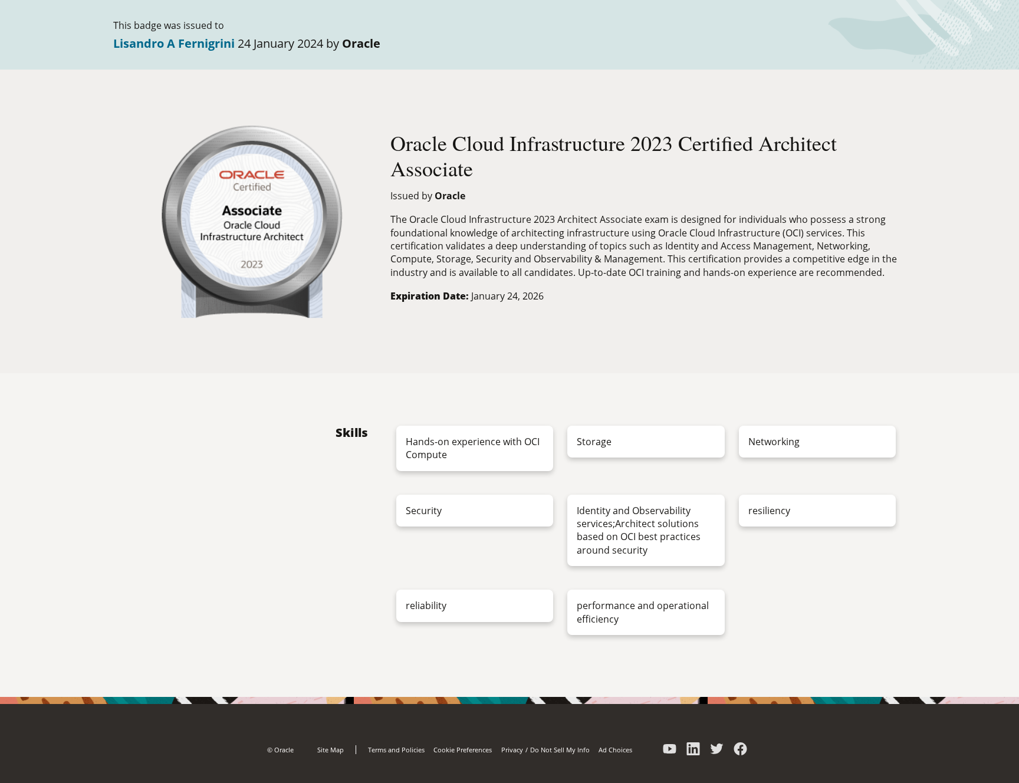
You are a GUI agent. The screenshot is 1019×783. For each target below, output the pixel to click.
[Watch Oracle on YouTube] (670, 752)
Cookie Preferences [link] (462, 749)
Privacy (512, 749)
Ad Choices (615, 749)
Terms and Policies (396, 749)
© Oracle (280, 749)
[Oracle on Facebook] (741, 752)
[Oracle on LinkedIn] (693, 752)
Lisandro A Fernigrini (174, 43)
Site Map (330, 749)
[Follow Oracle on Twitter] (717, 752)
